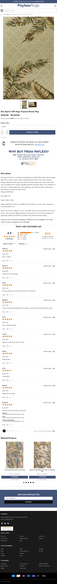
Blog (21, 540)
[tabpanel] (14, 461)
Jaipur (2, 549)
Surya (2, 553)
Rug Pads (22, 566)
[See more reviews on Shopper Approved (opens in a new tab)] (12, 260)
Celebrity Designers (43, 563)
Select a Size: (5, 123)
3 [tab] (28, 482)
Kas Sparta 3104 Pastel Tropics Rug (15, 470)
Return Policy (4, 540)
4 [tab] (30, 482)
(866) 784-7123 (40, 1)
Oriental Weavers (24, 551)
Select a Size (32, 132)
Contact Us (41, 536)
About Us (3, 536)
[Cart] (55, 6)
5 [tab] (33, 482)
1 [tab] (23, 482)
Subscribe (28, 502)
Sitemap (41, 538)
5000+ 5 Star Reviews (44, 566)
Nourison (22, 553)
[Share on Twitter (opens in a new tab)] (10, 260)
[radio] (28, 232)
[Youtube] (8, 523)
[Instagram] (2, 523)
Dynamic (41, 549)
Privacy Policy (4, 538)
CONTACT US (17, 1)
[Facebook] (5, 523)
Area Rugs (3, 563)
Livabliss (3, 555)
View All (41, 551)
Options (15, 477)
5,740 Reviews (9, 239)
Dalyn (21, 549)
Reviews (22, 536)
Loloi (2, 551)
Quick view (15, 479)
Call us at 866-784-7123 (7, 519)
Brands (2, 568)
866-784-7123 (39, 145)
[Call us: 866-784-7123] (1, 6)
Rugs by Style (4, 566)
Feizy (21, 555)
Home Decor (23, 568)
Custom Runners (24, 563)
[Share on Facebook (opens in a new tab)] (7, 260)
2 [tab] (26, 482)
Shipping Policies (24, 538)
